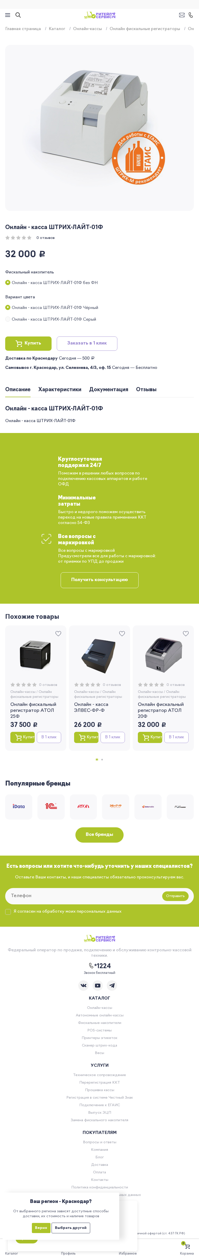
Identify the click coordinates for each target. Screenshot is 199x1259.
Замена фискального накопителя (99, 1120)
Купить (33, 343)
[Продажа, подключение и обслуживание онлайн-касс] (99, 15)
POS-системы (99, 1031)
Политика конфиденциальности (99, 1187)
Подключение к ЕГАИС (99, 1105)
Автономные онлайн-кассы (100, 1015)
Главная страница (23, 29)
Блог (99, 1157)
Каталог (57, 29)
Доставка (99, 1165)
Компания (99, 1150)
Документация (108, 390)
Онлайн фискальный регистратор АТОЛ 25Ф (33, 711)
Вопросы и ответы (99, 1142)
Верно (41, 1228)
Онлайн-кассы (87, 29)
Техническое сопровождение (99, 1075)
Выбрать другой (71, 1228)
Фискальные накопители (99, 1023)
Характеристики (59, 390)
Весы (99, 1053)
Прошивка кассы (99, 1090)
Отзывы (146, 390)
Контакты (99, 1180)
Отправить (175, 896)
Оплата (99, 1172)
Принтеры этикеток (99, 1038)
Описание (18, 390)
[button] (97, 760)
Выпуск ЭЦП (99, 1113)
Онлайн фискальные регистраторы (145, 29)
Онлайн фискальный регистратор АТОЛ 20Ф (161, 711)
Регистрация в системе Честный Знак (99, 1098)
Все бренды (99, 835)
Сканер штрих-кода (99, 1046)
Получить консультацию (99, 580)
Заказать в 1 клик (87, 343)
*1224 (102, 967)
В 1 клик (48, 737)
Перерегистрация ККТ (99, 1083)
